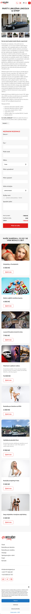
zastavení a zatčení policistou (14, 197)
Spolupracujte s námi (8, 555)
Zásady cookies (13, 612)
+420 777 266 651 (7, 572)
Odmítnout (15, 604)
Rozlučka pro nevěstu (8, 550)
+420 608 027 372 (7, 574)
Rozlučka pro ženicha (8, 547)
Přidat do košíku (15, 225)
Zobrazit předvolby (15, 608)
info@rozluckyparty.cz (8, 569)
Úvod (3, 544)
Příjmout (15, 600)
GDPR (18, 612)
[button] (28, 587)
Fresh (3, 558)
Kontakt (4, 561)
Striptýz (4, 553)
